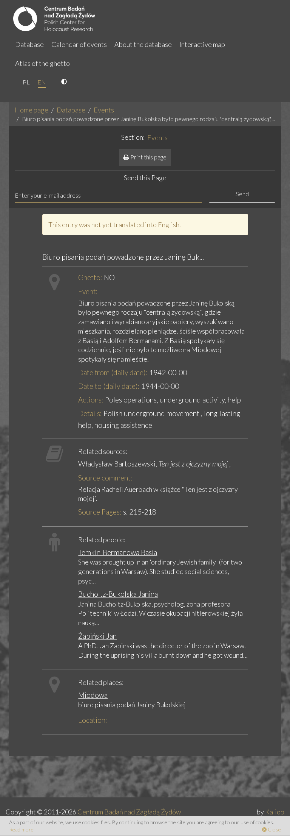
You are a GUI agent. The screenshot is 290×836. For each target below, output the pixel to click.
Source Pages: (100, 511)
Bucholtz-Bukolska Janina (118, 594)
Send (242, 193)
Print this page (148, 157)
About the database (143, 44)
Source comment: (105, 477)
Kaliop (274, 812)
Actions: (90, 399)
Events (104, 110)
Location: (92, 720)
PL (26, 82)
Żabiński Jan (97, 636)
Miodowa (93, 695)
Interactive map (202, 44)
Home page (31, 110)
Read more (21, 829)
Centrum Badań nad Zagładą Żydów (129, 812)
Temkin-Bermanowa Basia (117, 552)
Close (274, 829)
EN (41, 82)
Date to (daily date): (109, 386)
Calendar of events (79, 44)
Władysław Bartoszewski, (153, 463)
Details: (90, 413)
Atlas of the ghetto (42, 63)
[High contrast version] (64, 82)
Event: (88, 291)
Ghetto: (90, 277)
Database (29, 44)
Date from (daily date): (113, 372)
